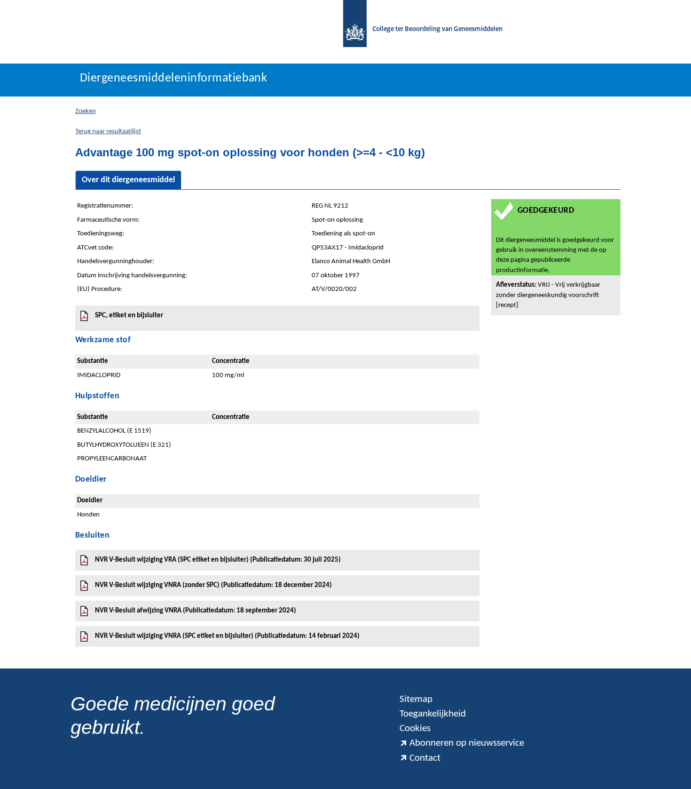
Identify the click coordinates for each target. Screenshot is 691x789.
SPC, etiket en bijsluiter (129, 315)
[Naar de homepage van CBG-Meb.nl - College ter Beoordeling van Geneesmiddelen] (350, 29)
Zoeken (85, 111)
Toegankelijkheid (433, 714)
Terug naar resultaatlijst (108, 131)
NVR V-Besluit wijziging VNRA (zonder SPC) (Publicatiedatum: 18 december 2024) (213, 585)
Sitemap (416, 699)
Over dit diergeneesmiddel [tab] (128, 180)
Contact (424, 758)
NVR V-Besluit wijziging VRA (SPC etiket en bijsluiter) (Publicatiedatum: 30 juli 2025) (218, 560)
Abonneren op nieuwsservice (466, 743)
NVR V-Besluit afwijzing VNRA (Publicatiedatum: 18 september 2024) (195, 610)
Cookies (415, 728)
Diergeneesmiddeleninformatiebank (173, 78)
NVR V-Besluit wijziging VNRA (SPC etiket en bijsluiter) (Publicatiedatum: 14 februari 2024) (227, 636)
